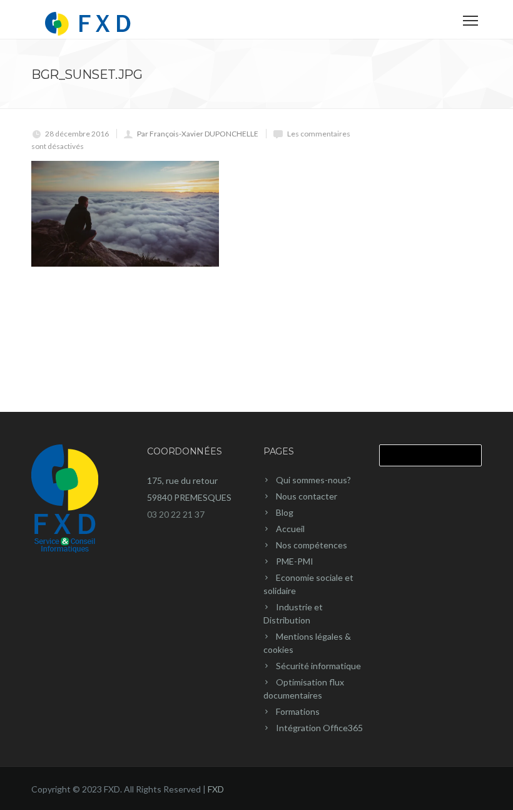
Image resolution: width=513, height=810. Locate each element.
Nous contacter (306, 496)
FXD (216, 789)
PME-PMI (294, 561)
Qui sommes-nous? (313, 479)
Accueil (290, 528)
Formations (298, 711)
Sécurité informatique (318, 665)
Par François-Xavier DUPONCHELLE (197, 133)
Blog (284, 512)
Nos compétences (311, 545)
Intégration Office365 (319, 727)
